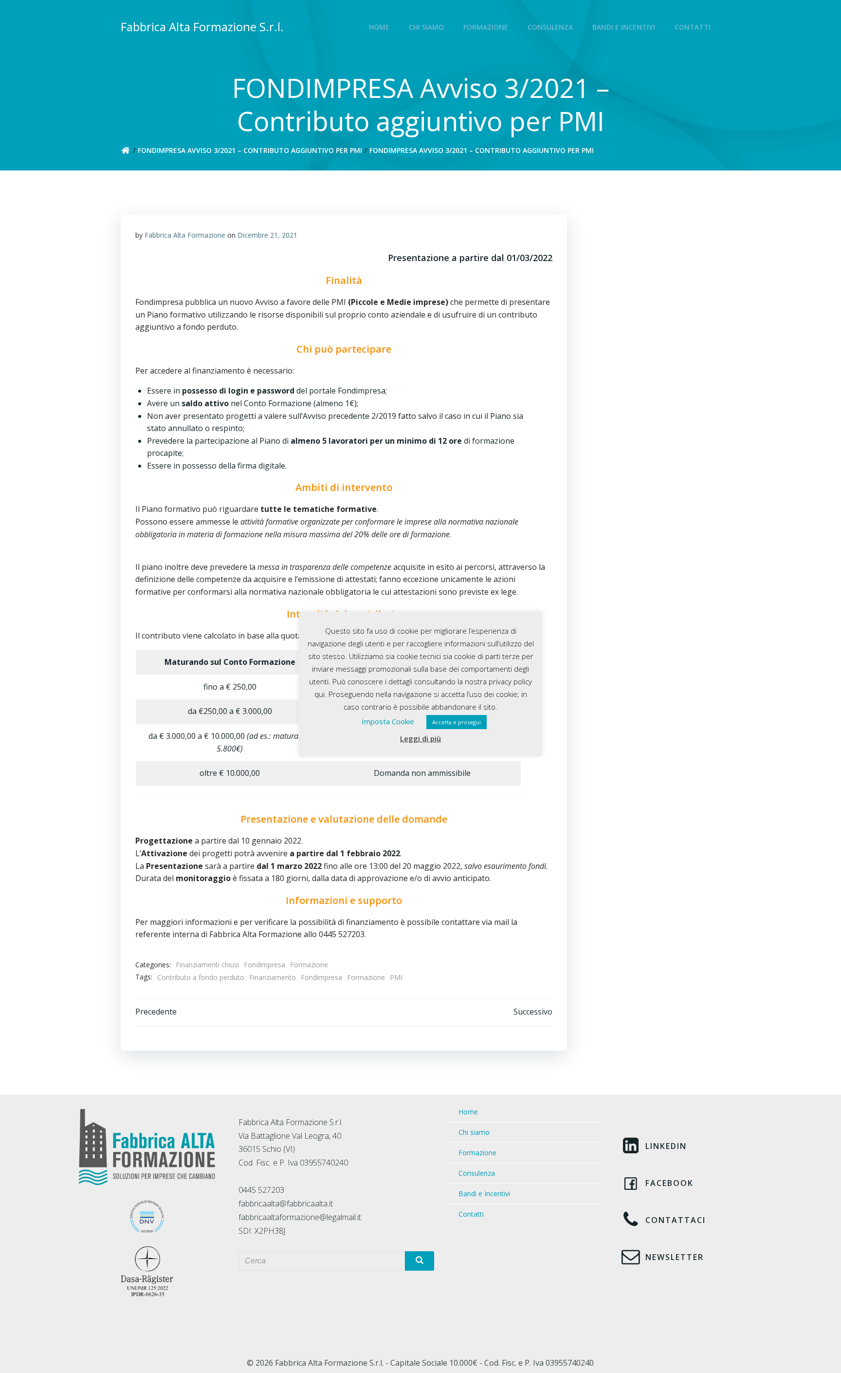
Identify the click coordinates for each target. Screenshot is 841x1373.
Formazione (485, 27)
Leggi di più (420, 738)
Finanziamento (272, 977)
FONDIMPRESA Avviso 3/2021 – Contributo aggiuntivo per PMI (250, 150)
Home (379, 27)
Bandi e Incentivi (623, 27)
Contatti (693, 27)
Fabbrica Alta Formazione (185, 235)
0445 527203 (261, 1190)
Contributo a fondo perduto (200, 977)
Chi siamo (426, 27)
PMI (396, 977)
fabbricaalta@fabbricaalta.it (285, 1203)
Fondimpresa (264, 964)
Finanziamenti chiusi (207, 964)
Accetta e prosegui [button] (456, 722)
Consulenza (550, 27)
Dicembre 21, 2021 (267, 235)
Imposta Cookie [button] (388, 721)
